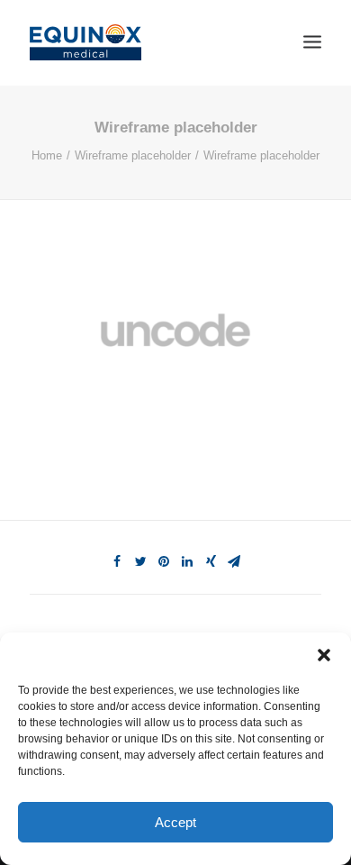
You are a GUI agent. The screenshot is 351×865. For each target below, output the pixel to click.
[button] (324, 655)
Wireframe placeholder (133, 155)
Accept (175, 822)
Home (47, 155)
